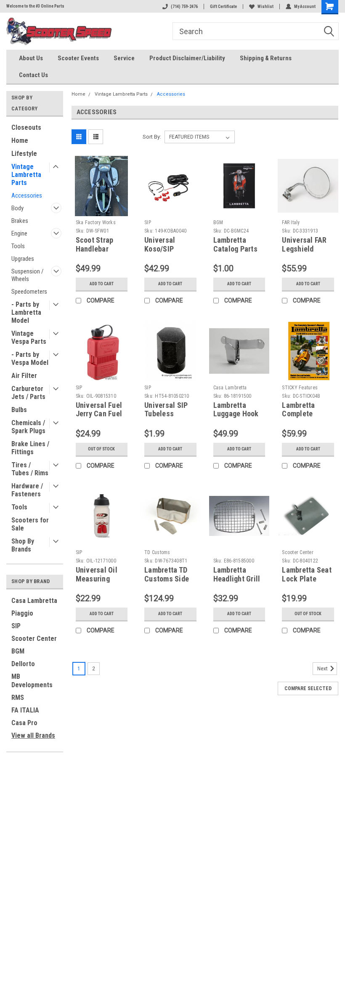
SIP (16, 626)
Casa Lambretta (34, 601)
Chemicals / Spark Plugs (28, 427)
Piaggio (22, 613)
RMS (17, 698)
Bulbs (19, 410)
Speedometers (29, 291)
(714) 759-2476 (184, 6)
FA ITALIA (25, 710)
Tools (18, 246)
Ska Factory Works (96, 222)
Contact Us (33, 75)
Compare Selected (308, 688)
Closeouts (26, 127)
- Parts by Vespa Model (29, 359)
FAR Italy (291, 222)
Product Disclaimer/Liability (187, 58)
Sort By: (152, 137)
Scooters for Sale (30, 524)
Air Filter (24, 376)
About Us (31, 58)
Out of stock (101, 449)
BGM (17, 651)
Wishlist (265, 6)
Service (124, 58)
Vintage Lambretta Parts (26, 175)
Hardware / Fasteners (27, 490)
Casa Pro (24, 723)
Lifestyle (24, 154)
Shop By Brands (22, 545)
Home (19, 141)
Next (323, 669)
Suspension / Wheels (27, 275)
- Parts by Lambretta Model (26, 312)
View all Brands (33, 735)
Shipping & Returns (266, 58)
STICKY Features (300, 388)
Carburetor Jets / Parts (28, 393)
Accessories (26, 195)
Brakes (19, 221)
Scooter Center (34, 639)
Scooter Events (78, 58)
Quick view (101, 209)
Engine (19, 233)
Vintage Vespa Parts (28, 337)
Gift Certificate (223, 6)
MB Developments (32, 680)
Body (17, 208)
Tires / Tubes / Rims (29, 469)
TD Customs (157, 552)
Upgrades (22, 258)
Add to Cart (102, 283)
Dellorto (23, 664)
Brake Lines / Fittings (30, 448)
